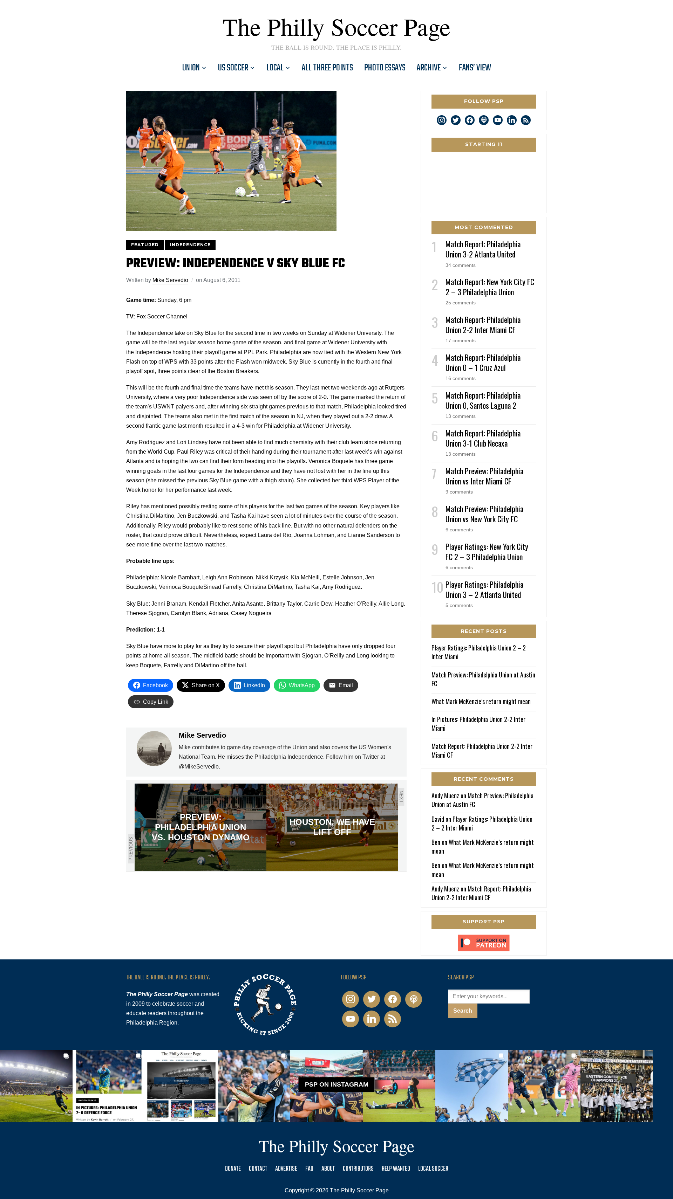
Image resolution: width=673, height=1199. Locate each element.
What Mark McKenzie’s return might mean (481, 701)
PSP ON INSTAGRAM (336, 1084)
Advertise (286, 1169)
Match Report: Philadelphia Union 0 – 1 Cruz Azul (483, 362)
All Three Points (327, 68)
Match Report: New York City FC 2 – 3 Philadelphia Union (490, 286)
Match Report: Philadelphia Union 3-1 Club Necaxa (483, 438)
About (328, 1169)
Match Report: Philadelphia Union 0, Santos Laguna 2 (483, 400)
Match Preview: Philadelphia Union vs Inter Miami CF (484, 476)
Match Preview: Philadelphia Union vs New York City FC (484, 513)
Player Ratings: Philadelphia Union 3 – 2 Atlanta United (484, 589)
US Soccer (233, 68)
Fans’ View (475, 68)
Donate (233, 1169)
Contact (258, 1169)
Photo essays (385, 68)
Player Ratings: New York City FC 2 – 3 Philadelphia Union (487, 551)
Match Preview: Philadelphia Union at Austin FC (483, 679)
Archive (429, 68)
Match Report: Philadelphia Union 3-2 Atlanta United (483, 249)
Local (275, 68)
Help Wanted (396, 1169)
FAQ (309, 1169)
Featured (145, 244)
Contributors (358, 1169)
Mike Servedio (170, 280)
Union (191, 68)
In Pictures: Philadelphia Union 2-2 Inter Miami (478, 723)
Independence (190, 244)
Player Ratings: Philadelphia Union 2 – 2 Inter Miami (478, 652)
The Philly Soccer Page (336, 26)
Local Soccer (433, 1169)
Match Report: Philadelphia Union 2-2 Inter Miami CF (483, 324)
